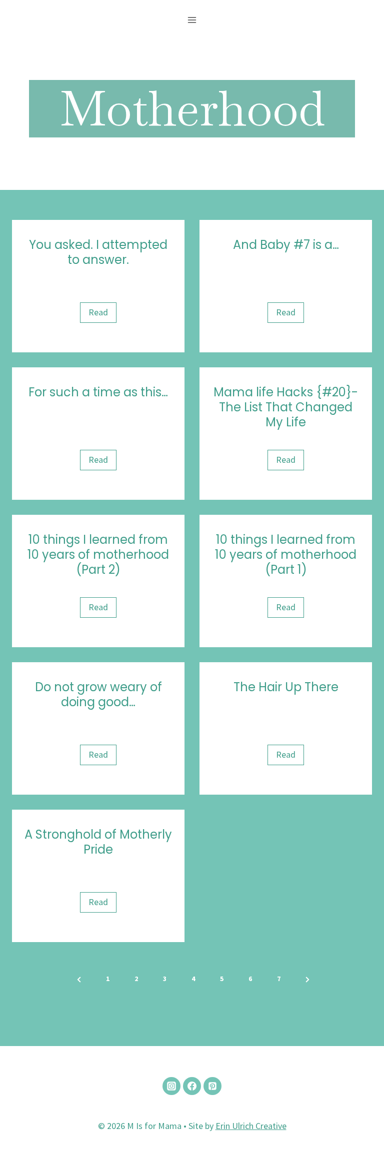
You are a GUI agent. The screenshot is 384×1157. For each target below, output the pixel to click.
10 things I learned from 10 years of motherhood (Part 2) (98, 554)
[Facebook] (192, 1086)
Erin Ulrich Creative (251, 1126)
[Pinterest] (213, 1086)
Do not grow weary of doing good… (98, 695)
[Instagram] (171, 1086)
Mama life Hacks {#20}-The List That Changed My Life (286, 407)
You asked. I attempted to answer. (98, 252)
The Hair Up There (286, 687)
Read (101, 314)
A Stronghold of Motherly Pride (98, 842)
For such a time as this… (98, 392)
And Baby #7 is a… (286, 244)
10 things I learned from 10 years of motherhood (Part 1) (285, 554)
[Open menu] (192, 19)
